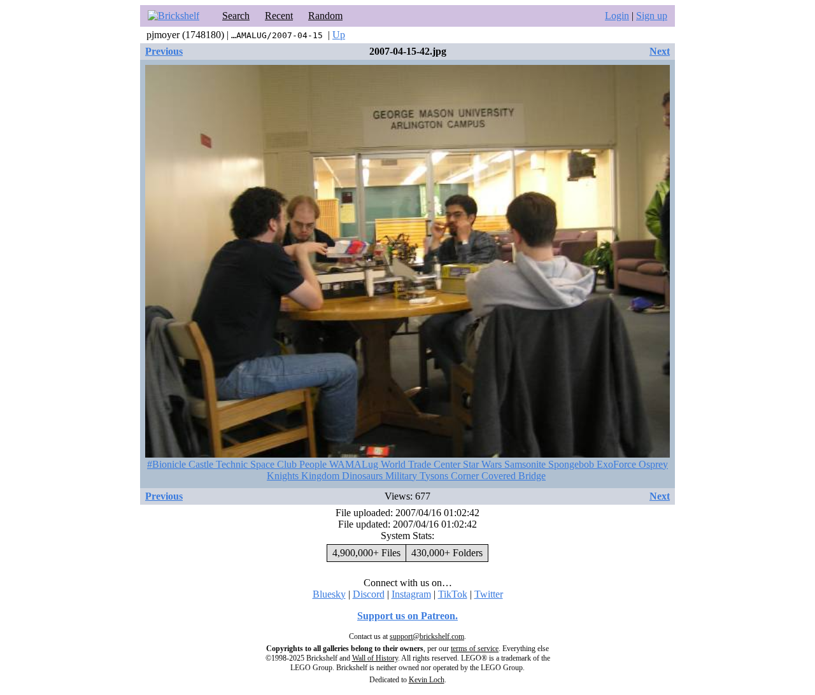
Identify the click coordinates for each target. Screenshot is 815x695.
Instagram (411, 594)
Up (338, 34)
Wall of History (375, 658)
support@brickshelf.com (427, 636)
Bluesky (329, 594)
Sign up (651, 15)
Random (325, 15)
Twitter (488, 594)
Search (236, 15)
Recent (279, 15)
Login (617, 15)
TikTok (452, 594)
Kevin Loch (426, 679)
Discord (369, 594)
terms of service (475, 648)
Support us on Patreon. (407, 615)
